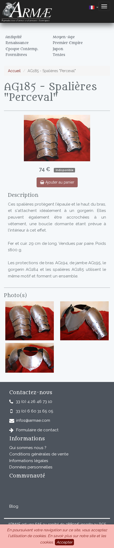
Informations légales (28, 460)
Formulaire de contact (37, 430)
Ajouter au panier (59, 182)
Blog (13, 506)
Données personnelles (30, 467)
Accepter (64, 542)
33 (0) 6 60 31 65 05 (34, 411)
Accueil (14, 71)
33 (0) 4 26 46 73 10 (34, 401)
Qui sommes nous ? (27, 447)
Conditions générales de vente (38, 454)
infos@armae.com (33, 420)
